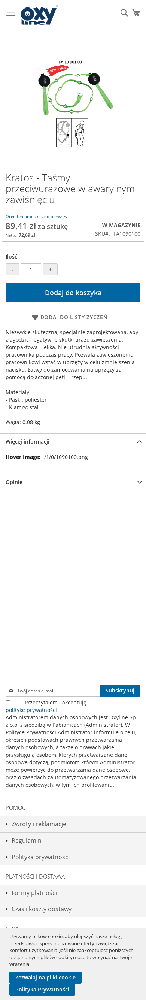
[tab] (73, 441)
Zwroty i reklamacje (39, 824)
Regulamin (27, 840)
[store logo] (39, 15)
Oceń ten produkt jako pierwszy (36, 216)
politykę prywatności (31, 709)
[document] (74, 964)
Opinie (14, 482)
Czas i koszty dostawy (42, 909)
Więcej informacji (27, 441)
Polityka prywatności (41, 857)
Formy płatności (34, 893)
